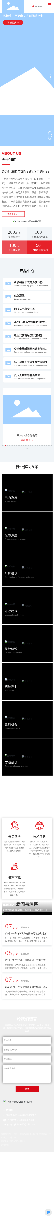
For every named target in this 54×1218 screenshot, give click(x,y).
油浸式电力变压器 (24, 308)
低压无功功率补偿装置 (27, 375)
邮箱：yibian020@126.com (21, 1124)
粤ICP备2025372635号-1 (13, 1141)
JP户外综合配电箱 (27, 435)
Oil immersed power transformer (26, 312)
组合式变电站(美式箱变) (28, 335)
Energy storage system (23, 299)
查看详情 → (27, 440)
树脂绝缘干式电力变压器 (28, 282)
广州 (10, 1137)
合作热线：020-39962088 (20, 1120)
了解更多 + (13, 22)
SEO (16, 1137)
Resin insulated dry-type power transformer (31, 286)
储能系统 (19, 295)
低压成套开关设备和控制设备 (31, 361)
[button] (50, 74)
